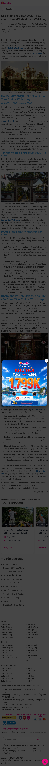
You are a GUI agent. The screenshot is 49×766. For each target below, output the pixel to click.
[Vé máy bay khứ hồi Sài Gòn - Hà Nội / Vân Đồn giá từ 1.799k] (24, 383)
